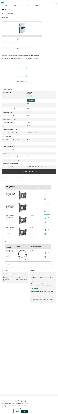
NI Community (34, 281)
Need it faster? (29, 106)
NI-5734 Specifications (21, 279)
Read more (4, 60)
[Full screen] (40, 33)
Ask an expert (49, 89)
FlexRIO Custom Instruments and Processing (24, 5)
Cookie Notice (15, 403)
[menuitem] (51, 3)
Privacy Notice (6, 403)
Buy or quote (30, 100)
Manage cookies (17, 410)
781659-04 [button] (4, 19)
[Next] (28, 39)
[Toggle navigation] (8, 2)
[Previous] (15, 39)
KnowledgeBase (34, 288)
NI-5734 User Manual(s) (21, 274)
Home (3, 5)
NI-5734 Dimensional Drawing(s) (7, 276)
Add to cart (45, 193)
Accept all (24, 411)
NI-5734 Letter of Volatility (6, 280)
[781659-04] (18, 39)
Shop (7, 5)
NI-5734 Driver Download (8, 274)
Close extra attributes (27, 171)
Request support (34, 274)
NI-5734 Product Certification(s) (19, 276)
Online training (34, 296)
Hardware (12, 5)
